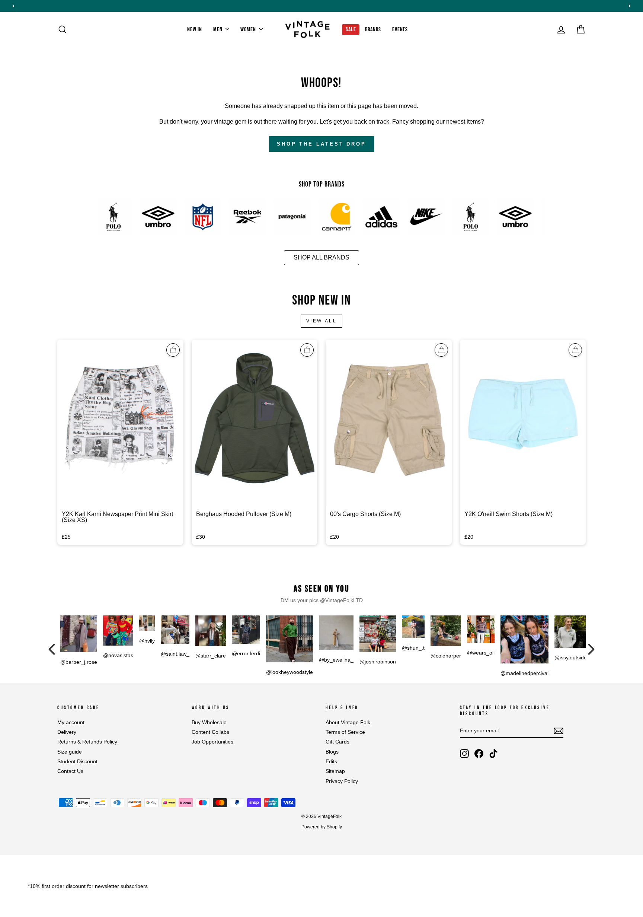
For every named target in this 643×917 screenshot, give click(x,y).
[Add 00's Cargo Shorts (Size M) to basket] (441, 350)
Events (400, 29)
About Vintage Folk (348, 722)
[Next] (591, 649)
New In (194, 29)
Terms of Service (345, 732)
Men (218, 29)
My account (70, 722)
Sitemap (335, 771)
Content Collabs (210, 732)
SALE (351, 29)
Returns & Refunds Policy (87, 742)
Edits (331, 761)
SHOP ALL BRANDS (321, 257)
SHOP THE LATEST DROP (321, 144)
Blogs (332, 752)
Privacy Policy (342, 781)
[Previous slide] (13, 6)
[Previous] (51, 649)
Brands (373, 29)
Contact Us (70, 771)
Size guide (69, 752)
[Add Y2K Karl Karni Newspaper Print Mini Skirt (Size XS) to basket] (173, 350)
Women (248, 29)
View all (321, 321)
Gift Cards (337, 742)
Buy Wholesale (209, 722)
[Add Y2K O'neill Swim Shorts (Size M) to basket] (575, 350)
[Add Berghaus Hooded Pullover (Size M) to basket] (307, 350)
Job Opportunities (212, 742)
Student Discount (77, 761)
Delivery (66, 732)
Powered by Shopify (321, 827)
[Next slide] (630, 6)
